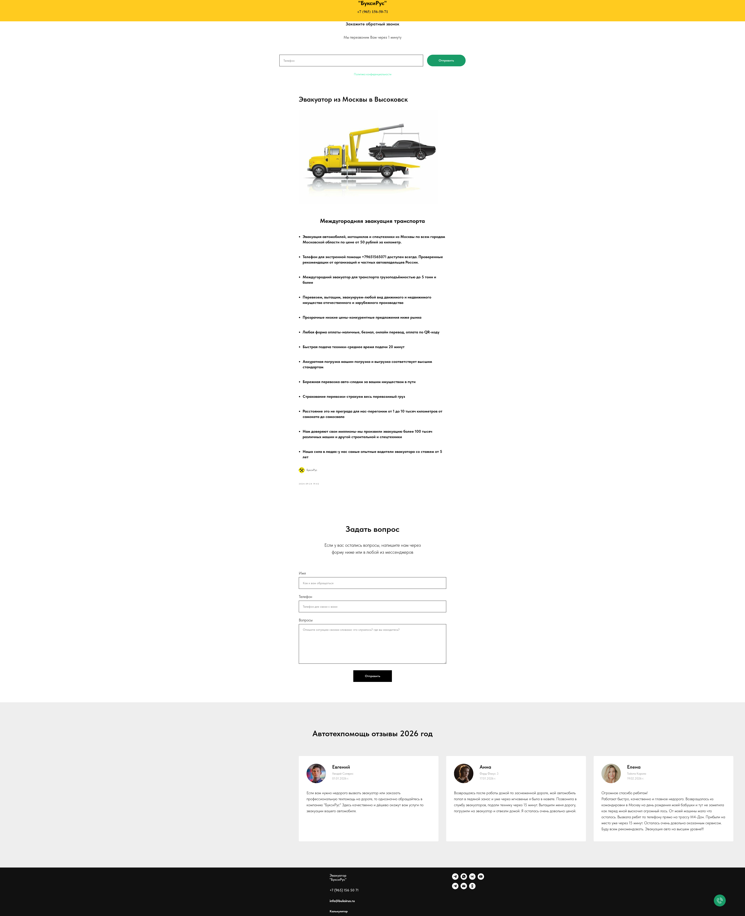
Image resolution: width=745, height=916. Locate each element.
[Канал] (455, 888)
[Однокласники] (472, 888)
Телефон (305, 596)
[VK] (472, 878)
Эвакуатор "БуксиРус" (338, 877)
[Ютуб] (481, 878)
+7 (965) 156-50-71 (372, 11)
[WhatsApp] (464, 878)
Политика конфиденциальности (372, 74)
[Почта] (464, 888)
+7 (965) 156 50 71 (344, 890)
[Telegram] (455, 878)
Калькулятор (339, 911)
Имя (302, 573)
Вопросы (306, 620)
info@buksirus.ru (342, 901)
